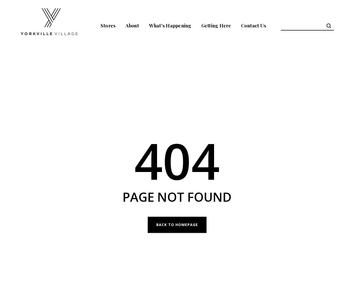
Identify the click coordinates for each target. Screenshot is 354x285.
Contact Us (253, 25)
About (132, 25)
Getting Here (216, 25)
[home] (49, 25)
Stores (108, 25)
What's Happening (170, 25)
